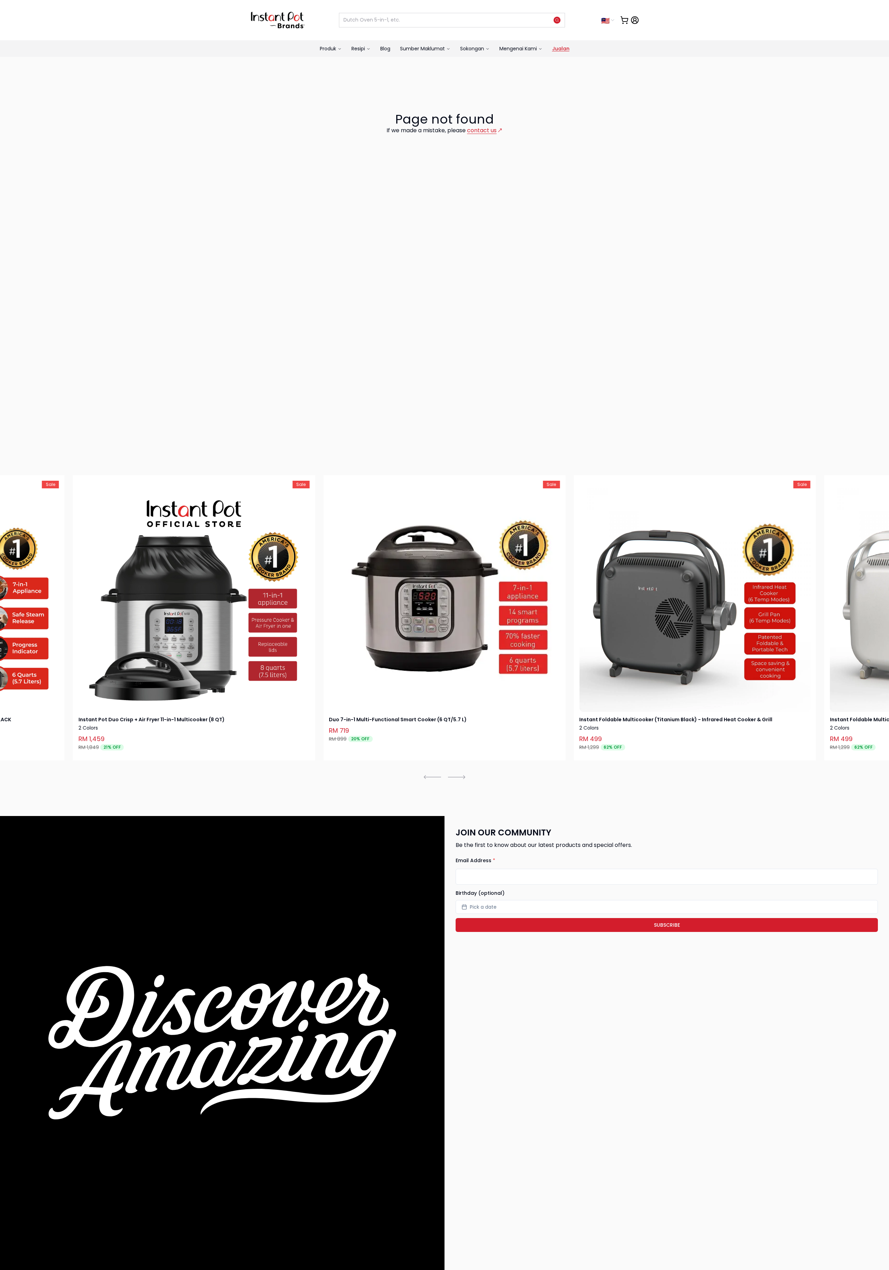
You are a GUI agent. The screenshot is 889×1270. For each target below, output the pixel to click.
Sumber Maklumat (422, 48)
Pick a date (483, 906)
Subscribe (667, 925)
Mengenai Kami (518, 48)
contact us (482, 130)
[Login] (635, 20)
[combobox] (608, 20)
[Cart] (624, 20)
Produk (328, 48)
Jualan (561, 48)
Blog (385, 48)
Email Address (475, 860)
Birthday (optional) (480, 893)
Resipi (358, 48)
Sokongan (472, 48)
